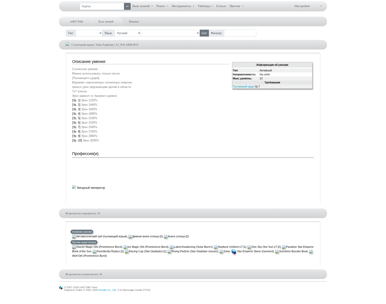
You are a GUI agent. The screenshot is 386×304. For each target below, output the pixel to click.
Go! (204, 33)
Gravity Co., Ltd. (107, 290)
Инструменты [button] (182, 6)
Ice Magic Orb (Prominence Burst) (148, 246)
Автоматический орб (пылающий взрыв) (101, 236)
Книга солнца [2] (178, 236)
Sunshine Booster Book (293, 251)
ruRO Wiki (76, 21)
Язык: (109, 33)
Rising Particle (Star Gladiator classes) (195, 251)
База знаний (106, 21)
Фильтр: (216, 33)
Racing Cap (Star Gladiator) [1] (147, 251)
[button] (317, 6)
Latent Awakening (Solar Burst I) (193, 246)
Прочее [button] (235, 6)
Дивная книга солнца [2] (147, 236)
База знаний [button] (141, 6)
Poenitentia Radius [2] (110, 251)
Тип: (71, 33)
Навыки (134, 21)
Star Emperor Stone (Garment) (255, 251)
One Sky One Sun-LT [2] (266, 246)
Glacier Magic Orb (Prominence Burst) (99, 246)
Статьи (221, 6)
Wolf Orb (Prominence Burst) (89, 255)
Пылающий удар (243, 86)
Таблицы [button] (204, 6)
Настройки (302, 6)
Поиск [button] (161, 6)
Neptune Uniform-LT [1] (232, 246)
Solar (227, 251)
